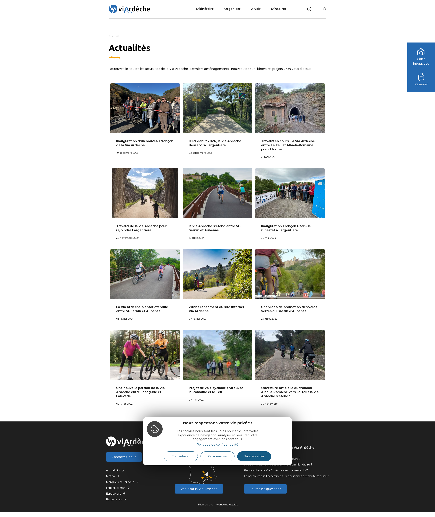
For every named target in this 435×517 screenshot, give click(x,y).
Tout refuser (180, 456)
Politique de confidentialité (217, 444)
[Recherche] (324, 8)
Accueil (114, 36)
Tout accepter (254, 456)
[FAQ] (309, 9)
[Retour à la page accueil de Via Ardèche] (129, 9)
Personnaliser (217, 456)
